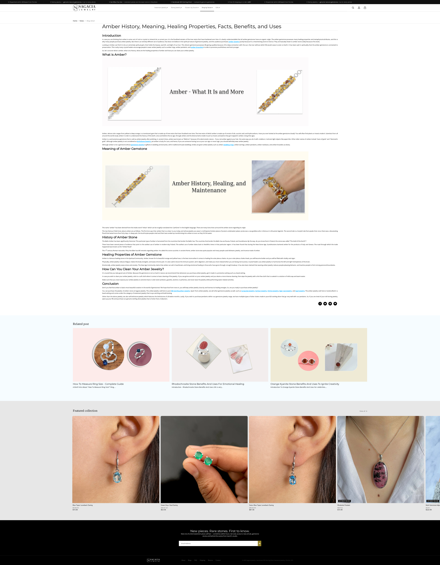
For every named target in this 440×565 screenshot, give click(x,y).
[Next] (363, 460)
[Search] (353, 8)
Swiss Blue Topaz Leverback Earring (261, 505)
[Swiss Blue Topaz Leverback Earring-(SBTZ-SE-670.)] (292, 459)
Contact (218, 560)
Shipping (202, 560)
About (183, 560)
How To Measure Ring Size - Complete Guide (98, 384)
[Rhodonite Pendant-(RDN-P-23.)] (380, 459)
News (82, 21)
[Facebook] (320, 303)
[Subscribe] (259, 543)
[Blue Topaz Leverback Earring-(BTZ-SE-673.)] (116, 459)
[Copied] (335, 303)
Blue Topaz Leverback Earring (83, 505)
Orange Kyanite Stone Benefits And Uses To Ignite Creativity (305, 384)
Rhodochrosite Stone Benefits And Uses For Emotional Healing (208, 384)
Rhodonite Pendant (343, 505)
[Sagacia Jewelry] (84, 7)
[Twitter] (325, 303)
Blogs (190, 560)
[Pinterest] (330, 303)
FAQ (195, 560)
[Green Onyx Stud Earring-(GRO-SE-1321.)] (204, 459)
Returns (210, 560)
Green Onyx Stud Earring (169, 505)
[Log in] (359, 8)
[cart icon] (365, 8)
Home (75, 21)
